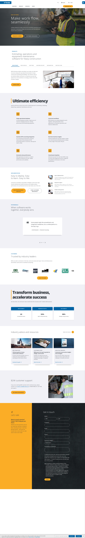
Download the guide (16, 362)
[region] (42, 230)
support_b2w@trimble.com (23, 386)
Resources (27, 6)
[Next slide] (45, 242)
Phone (48, 434)
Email (48, 428)
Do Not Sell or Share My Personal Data (61, 536)
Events (33, 6)
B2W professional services (18, 191)
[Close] (83, 536)
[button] (63, 2)
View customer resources (35, 190)
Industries (14, 6)
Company (49, 422)
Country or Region (51, 440)
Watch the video (37, 362)
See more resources (18, 392)
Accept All (78, 536)
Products (21, 6)
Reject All (71, 536)
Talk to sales (42, 278)
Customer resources (31, 36)
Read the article (58, 362)
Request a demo (17, 36)
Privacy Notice (50, 460)
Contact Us (68, 6)
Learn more (16, 84)
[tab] (15, 65)
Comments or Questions (50, 446)
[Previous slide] (39, 242)
